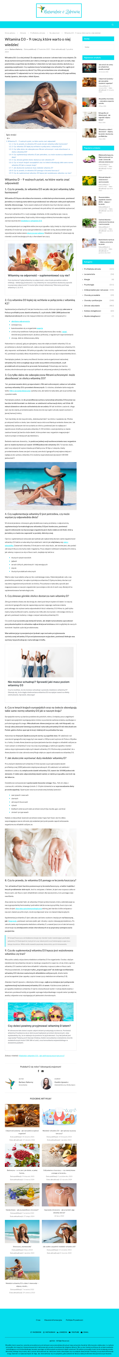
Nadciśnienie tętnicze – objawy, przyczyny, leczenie (106, 242)
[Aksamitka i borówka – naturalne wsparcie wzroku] (89, 102)
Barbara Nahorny (16, 49)
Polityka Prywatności (74, 1320)
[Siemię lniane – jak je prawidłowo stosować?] (22, 1194)
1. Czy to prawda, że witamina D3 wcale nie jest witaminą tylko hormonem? (40, 144)
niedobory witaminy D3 (31, 221)
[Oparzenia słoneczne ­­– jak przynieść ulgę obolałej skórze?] (59, 1194)
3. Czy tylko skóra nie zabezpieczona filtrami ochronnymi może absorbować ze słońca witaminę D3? (41, 150)
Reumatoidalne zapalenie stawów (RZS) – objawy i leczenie (105, 200)
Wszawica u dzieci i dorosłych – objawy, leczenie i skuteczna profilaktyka (106, 132)
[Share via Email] (42, 1071)
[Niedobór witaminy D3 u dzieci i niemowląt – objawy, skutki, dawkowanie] (22, 1268)
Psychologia (99, 285)
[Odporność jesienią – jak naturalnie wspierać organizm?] (22, 1115)
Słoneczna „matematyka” (22, 1247)
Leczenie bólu (99, 274)
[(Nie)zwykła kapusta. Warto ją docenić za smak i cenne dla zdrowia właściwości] (89, 158)
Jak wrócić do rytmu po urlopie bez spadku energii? (106, 67)
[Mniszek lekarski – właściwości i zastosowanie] (89, 180)
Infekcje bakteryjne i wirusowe (99, 290)
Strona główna (10, 33)
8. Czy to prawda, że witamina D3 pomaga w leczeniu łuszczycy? (35, 170)
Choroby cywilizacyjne (99, 300)
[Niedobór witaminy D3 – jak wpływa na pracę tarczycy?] (59, 1115)
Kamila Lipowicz (61, 1082)
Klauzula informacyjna (53, 1320)
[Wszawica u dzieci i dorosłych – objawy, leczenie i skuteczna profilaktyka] (89, 133)
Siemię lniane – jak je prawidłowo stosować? (22, 1210)
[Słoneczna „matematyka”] (22, 1231)
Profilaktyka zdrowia (37, 33)
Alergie (99, 279)
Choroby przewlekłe (99, 295)
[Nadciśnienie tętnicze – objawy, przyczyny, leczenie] (89, 243)
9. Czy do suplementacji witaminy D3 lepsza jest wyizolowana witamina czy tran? (41, 173)
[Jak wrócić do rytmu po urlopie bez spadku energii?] (89, 68)
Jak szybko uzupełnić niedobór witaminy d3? (59, 1247)
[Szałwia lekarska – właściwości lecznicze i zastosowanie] (89, 223)
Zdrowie (23, 33)
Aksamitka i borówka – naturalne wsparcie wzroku (106, 101)
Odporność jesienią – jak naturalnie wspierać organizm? (106, 81)
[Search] (112, 24)
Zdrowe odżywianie (99, 306)
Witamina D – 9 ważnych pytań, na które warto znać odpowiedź (31, 141)
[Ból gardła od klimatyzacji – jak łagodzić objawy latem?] (89, 116)
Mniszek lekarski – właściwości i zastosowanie (105, 179)
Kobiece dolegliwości (99, 311)
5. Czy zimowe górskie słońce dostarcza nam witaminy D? (33, 160)
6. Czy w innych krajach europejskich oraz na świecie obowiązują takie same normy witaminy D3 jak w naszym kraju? (42, 164)
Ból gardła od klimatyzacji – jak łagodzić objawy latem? (104, 116)
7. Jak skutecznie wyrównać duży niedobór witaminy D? (32, 168)
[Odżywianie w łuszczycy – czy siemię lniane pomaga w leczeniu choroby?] (59, 1155)
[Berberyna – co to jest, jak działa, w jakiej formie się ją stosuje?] (22, 1155)
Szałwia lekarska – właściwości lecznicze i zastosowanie (106, 222)
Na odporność (55, 33)
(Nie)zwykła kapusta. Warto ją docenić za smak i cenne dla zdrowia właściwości (106, 158)
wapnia (40, 328)
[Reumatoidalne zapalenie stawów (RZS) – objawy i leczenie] (89, 200)
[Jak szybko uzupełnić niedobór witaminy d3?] (59, 1231)
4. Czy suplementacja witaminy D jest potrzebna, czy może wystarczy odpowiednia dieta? (42, 156)
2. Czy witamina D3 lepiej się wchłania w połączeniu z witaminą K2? (37, 146)
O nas (38, 1320)
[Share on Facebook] (38, 1071)
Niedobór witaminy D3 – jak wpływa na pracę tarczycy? (42, 1055)
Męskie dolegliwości (99, 316)
